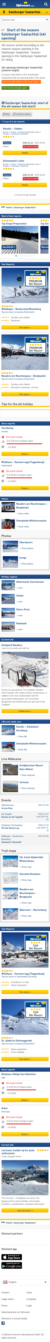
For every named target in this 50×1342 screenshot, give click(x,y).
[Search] (46, 4)
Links (29, 1292)
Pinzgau (6, 134)
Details (25, 153)
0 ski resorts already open (15, 88)
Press (4, 1305)
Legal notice (7, 1299)
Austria (13, 132)
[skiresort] (25, 4)
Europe (5, 132)
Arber (4, 1108)
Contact (5, 1292)
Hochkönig (7, 428)
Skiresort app (9, 1249)
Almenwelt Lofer (13, 161)
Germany (5, 1112)
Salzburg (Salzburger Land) (28, 132)
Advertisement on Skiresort (15, 1312)
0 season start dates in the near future (20, 82)
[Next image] (46, 239)
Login (29, 1305)
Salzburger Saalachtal (19, 134)
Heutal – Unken (12, 129)
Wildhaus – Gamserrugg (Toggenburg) (22, 462)
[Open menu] (4, 4)
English (12, 1282)
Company (31, 1299)
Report (24, 454)
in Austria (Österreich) (24, 312)
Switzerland (6, 465)
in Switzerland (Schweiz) (26, 977)
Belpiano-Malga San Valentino (19, 1074)
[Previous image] (4, 239)
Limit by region (23, 114)
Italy (3, 1077)
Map (7, 114)
